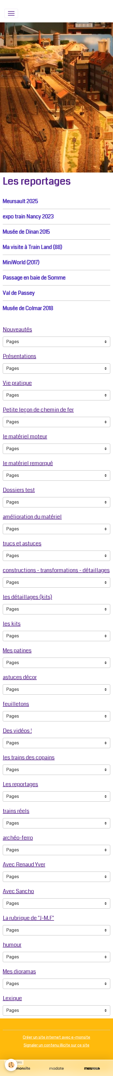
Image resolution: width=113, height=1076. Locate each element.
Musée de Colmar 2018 (28, 308)
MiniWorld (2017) (21, 262)
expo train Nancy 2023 (28, 216)
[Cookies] (11, 1065)
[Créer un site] (20, 1068)
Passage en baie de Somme (34, 277)
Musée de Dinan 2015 (26, 232)
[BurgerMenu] (11, 13)
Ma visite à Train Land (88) (32, 247)
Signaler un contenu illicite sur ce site (56, 1045)
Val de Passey (19, 293)
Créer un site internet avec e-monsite (56, 1037)
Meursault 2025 (20, 201)
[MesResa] (92, 1068)
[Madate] (56, 1068)
